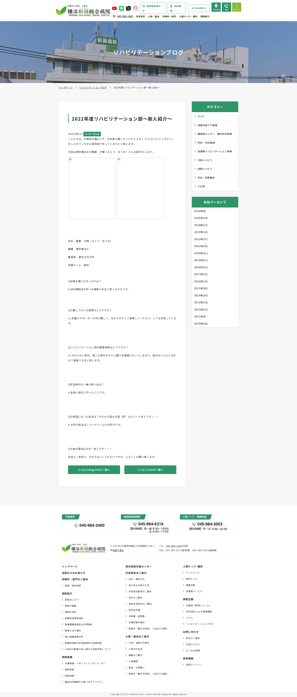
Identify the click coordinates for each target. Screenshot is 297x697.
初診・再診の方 (137, 579)
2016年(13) (201, 281)
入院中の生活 (135, 648)
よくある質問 (193, 650)
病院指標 (69, 675)
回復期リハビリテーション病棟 (215, 151)
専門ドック (192, 578)
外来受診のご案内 (136, 573)
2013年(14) (201, 302)
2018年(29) (201, 267)
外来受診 (140, 16)
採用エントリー (194, 664)
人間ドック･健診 (193, 566)
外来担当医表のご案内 (140, 591)
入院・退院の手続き (139, 642)
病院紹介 (205, 16)
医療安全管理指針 (74, 618)
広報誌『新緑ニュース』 (198, 605)
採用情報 (175, 8)
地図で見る (118, 550)
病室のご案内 (135, 655)
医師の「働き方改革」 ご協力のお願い (148, 628)
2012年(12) (201, 309)
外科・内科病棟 (206, 142)
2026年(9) (200, 211)
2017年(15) (201, 274)
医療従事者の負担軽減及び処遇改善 (83, 642)
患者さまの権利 (73, 630)
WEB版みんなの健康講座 (199, 611)
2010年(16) (201, 323)
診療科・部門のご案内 (75, 579)
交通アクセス (193, 644)
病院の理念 (70, 612)
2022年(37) (201, 239)
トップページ (66, 87)
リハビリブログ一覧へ (150, 470)
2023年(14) (201, 232)
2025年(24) (201, 218)
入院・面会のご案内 (137, 636)
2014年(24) (201, 295)
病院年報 (69, 669)
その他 (201, 186)
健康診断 (190, 585)
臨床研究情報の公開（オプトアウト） (84, 681)
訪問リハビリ (205, 168)
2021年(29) (201, 246)
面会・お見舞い (137, 667)
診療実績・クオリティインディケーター (85, 663)
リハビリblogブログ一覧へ (94, 470)
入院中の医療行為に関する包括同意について (88, 649)
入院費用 (133, 661)
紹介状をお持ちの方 (139, 585)
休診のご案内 (135, 597)
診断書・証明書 (137, 616)
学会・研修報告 (206, 177)
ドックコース (193, 572)
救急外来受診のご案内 (140, 603)
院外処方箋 (134, 609)
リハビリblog (92, 133)
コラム (189, 617)
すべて (201, 116)
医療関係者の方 (151, 8)
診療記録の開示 (137, 622)
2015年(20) (201, 288)
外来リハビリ (205, 160)
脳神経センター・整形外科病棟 (215, 133)
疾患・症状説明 (73, 585)
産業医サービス (194, 591)
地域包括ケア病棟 (207, 125)
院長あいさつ (72, 599)
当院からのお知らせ (74, 573)
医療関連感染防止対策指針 (79, 624)
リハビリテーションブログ (93, 87)
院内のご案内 (193, 638)
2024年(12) (201, 225)
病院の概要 (70, 605)
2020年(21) (201, 253)
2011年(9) (200, 316)
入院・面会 (153, 16)
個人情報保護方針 (199, 8)
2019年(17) (201, 260)
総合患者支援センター (139, 566)
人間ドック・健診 (188, 16)
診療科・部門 (169, 16)
